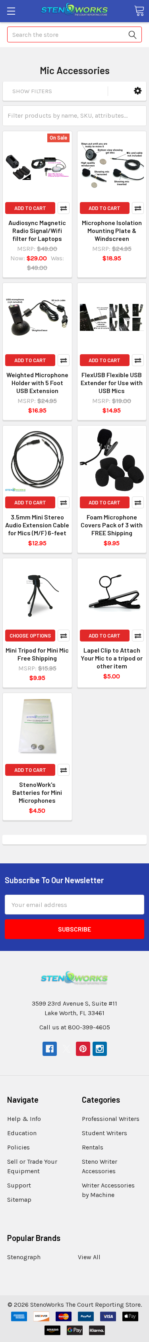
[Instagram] (100, 1049)
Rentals (92, 1147)
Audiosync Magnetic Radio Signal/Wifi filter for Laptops (37, 230)
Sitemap (19, 1199)
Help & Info (24, 1118)
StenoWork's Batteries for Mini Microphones (37, 792)
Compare (64, 208)
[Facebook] (50, 1049)
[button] (137, 91)
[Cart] (139, 11)
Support (19, 1185)
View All (89, 1257)
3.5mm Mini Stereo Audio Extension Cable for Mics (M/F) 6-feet (37, 524)
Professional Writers (110, 1118)
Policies (18, 1147)
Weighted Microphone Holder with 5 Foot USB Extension (37, 382)
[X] (66, 1049)
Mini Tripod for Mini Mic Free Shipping (37, 654)
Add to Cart (30, 208)
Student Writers (104, 1133)
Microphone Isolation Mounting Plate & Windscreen (112, 230)
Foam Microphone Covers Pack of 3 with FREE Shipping (112, 524)
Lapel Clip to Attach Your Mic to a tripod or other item (112, 658)
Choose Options (30, 635)
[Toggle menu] (11, 11)
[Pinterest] (83, 1049)
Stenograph (24, 1257)
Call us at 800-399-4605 (74, 1027)
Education (22, 1133)
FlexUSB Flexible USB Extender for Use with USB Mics (112, 382)
